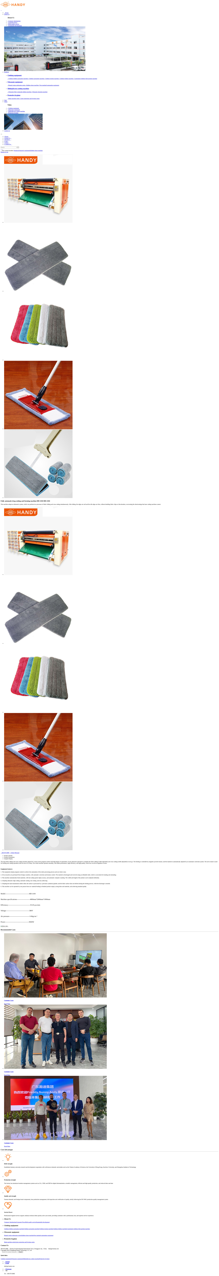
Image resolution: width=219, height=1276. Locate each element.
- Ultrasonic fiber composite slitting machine (19, 92)
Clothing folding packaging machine (14, 1229)
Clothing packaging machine (31, 1229)
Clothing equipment (15, 75)
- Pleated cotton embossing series (16, 85)
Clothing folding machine (60, 1229)
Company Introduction (10, 1222)
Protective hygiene (14, 95)
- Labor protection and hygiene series (30, 98)
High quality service (30, 1222)
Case (5, 100)
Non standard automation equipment (43, 1235)
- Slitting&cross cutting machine (16, 111)
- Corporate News (12, 22)
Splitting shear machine (36, 150)
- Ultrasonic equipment (14, 110)
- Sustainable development (15, 25)
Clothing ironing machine (46, 1229)
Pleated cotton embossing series (12, 1235)
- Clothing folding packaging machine (18, 78)
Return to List (4, 152)
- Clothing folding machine (66, 78)
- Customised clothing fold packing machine (85, 78)
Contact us (7, 131)
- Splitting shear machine (32, 85)
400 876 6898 (5, 852)
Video (5, 101)
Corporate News (20, 1222)
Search (20, 1252)
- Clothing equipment (13, 108)
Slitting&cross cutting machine (18, 88)
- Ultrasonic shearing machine (39, 92)
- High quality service (13, 24)
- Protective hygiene (13, 113)
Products (6, 72)
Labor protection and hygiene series (25, 1242)
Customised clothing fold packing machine (78, 1229)
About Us (6, 14)
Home (6, 13)
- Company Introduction (14, 21)
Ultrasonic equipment (15, 82)
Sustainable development (43, 1222)
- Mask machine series (14, 98)
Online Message (14, 852)
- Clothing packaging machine (36, 78)
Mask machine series (9, 1242)
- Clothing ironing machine (51, 78)
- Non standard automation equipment (49, 85)
